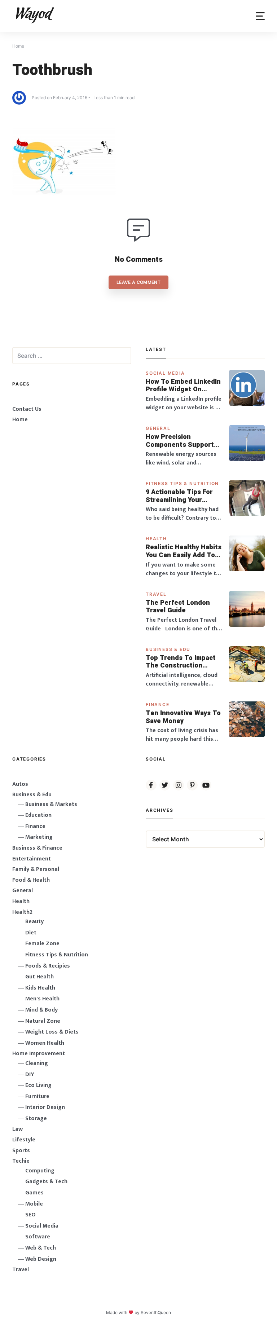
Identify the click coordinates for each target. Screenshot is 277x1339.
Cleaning (36, 1063)
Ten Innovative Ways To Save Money (183, 717)
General (158, 428)
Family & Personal (35, 869)
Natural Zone (42, 1021)
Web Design (40, 1259)
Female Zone (42, 943)
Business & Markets (51, 804)
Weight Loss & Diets (52, 1032)
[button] (260, 16)
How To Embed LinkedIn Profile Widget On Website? (183, 385)
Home (20, 419)
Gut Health (39, 977)
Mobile (34, 1204)
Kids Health (40, 988)
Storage (36, 1118)
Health (156, 538)
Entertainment (31, 859)
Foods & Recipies (47, 966)
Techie (21, 1161)
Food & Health (31, 880)
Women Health (44, 1043)
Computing (39, 1171)
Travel (156, 594)
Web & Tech (40, 1248)
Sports (21, 1150)
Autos (20, 784)
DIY (29, 1074)
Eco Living (38, 1085)
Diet (30, 933)
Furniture (37, 1096)
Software (37, 1237)
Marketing (39, 837)
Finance (158, 704)
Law (17, 1129)
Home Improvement (38, 1053)
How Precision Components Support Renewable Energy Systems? (180, 441)
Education (38, 815)
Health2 (22, 912)
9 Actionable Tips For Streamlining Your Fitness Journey (179, 496)
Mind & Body (41, 1010)
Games (34, 1193)
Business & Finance (37, 848)
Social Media (165, 373)
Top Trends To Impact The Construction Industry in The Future (181, 662)
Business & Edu (168, 649)
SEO (30, 1215)
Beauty (34, 921)
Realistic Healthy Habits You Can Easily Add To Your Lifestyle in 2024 (183, 551)
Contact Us (26, 409)
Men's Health (42, 999)
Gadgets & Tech (46, 1181)
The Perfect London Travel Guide (178, 607)
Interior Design (45, 1107)
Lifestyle (23, 1140)
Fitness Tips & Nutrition (182, 483)
